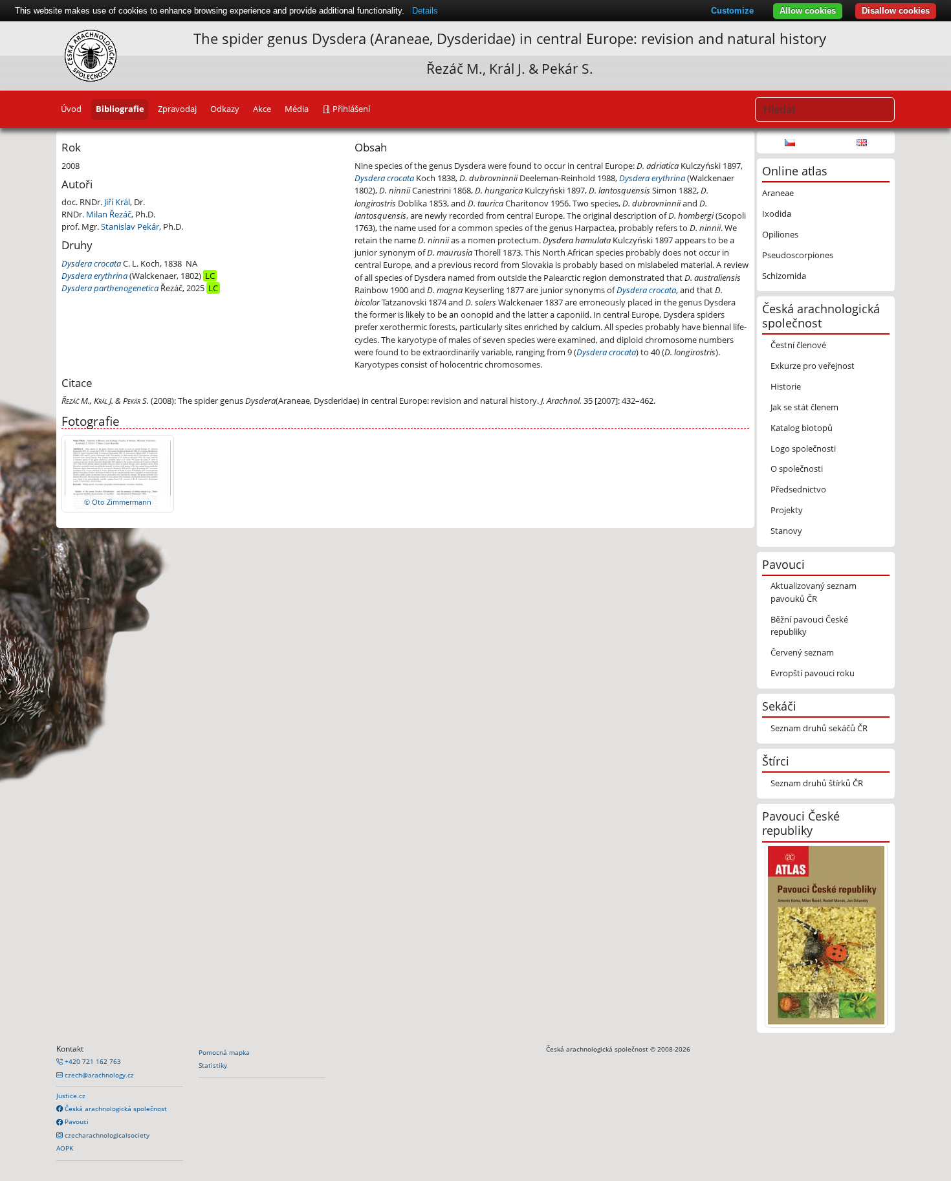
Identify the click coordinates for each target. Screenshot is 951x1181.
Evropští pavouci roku (813, 673)
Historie (786, 386)
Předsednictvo (798, 489)
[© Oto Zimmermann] (118, 473)
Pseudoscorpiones (797, 255)
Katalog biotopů (802, 428)
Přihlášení (350, 109)
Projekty (787, 510)
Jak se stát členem (804, 407)
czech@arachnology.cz (98, 1074)
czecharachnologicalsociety (106, 1135)
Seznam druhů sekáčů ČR (819, 728)
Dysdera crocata (91, 263)
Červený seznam (802, 652)
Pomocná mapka (224, 1052)
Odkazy (224, 109)
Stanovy (786, 530)
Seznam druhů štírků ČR (817, 783)
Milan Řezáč (108, 214)
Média (297, 109)
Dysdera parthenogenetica (109, 288)
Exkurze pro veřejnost (813, 365)
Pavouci (76, 1121)
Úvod (71, 109)
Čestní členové (798, 345)
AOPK (64, 1148)
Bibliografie (120, 109)
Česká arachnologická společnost (115, 1108)
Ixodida (776, 213)
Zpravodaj (177, 109)
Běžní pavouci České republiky (809, 625)
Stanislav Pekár (130, 226)
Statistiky (213, 1065)
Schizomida (784, 275)
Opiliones (780, 234)
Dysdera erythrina (94, 275)
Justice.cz (70, 1095)
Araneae (778, 193)
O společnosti (797, 468)
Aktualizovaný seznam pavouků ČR (814, 592)
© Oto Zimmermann (117, 502)
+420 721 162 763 (92, 1061)
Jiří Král (117, 202)
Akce (262, 109)
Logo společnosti (803, 448)
